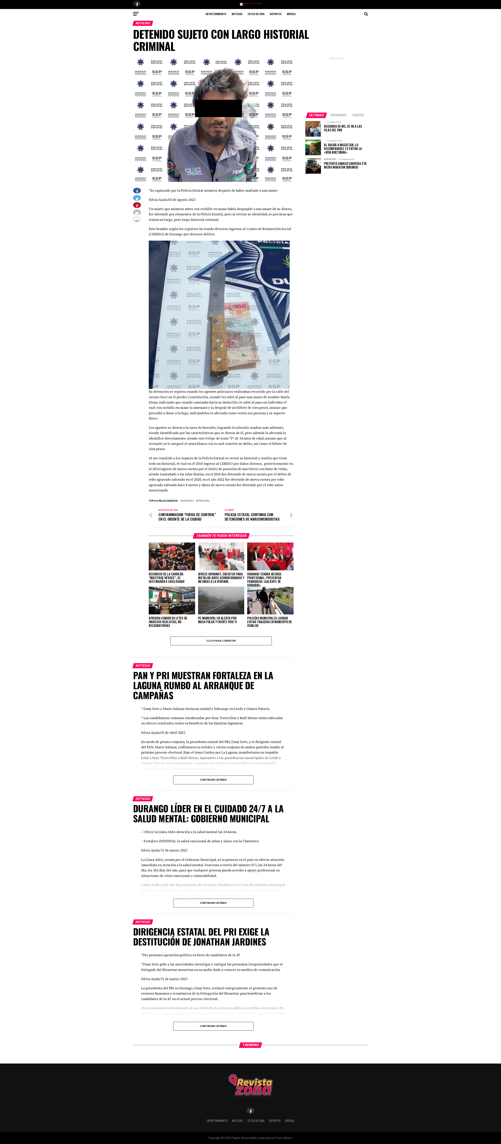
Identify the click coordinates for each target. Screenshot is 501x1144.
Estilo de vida (256, 14)
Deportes (275, 14)
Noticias (237, 14)
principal (203, 501)
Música (291, 14)
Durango (188, 501)
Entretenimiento (215, 14)
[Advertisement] (336, 84)
